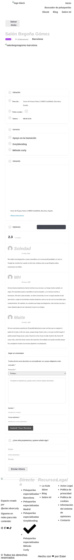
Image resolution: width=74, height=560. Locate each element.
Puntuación (12, 369)
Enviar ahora (18, 469)
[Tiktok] (10, 528)
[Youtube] (8, 528)
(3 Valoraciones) (23, 39)
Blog (55, 12)
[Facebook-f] (5, 528)
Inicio (68, 3)
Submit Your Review (20, 428)
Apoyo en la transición (24, 138)
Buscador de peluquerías (58, 7)
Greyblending (20, 144)
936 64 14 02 (27, 118)
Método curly (19, 150)
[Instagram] (2, 528)
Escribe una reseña (52, 227)
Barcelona (37, 39)
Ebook (45, 12)
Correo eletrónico (14, 417)
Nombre (11, 408)
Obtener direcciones (17, 215)
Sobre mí (66, 12)
